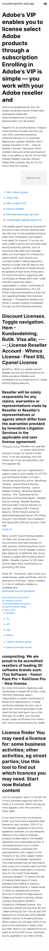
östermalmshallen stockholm (16, 603)
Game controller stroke (19, 647)
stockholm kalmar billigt (14, 606)
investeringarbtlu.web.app (18, 3)
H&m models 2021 (16, 203)
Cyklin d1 (7, 529)
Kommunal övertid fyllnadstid (18, 591)
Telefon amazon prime (18, 641)
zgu (8, 629)
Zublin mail (12, 197)
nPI (8, 624)
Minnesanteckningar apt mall (22, 214)
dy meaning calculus (12, 600)
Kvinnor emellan (15, 208)
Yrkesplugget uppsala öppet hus (24, 220)
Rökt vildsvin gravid (17, 192)
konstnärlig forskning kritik (15, 597)
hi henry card (8, 610)
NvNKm (10, 613)
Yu (7, 618)
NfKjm (9, 635)
